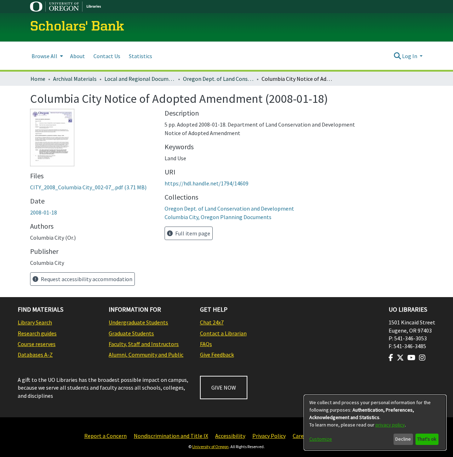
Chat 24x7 (212, 322)
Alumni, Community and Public (146, 354)
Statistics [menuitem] (140, 56)
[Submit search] (397, 56)
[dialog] (375, 422)
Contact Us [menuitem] (106, 56)
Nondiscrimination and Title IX (171, 435)
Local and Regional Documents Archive (139, 78)
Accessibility (230, 435)
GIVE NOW (223, 387)
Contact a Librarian (223, 333)
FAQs (206, 343)
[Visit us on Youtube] (411, 358)
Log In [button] (410, 56)
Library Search (35, 322)
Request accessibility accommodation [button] (86, 279)
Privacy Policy (269, 435)
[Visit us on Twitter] (400, 358)
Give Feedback (217, 354)
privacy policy (390, 425)
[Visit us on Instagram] (422, 358)
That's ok (426, 439)
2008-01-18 (43, 212)
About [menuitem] (77, 56)
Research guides (37, 333)
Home (37, 78)
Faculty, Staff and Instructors (144, 343)
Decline (403, 439)
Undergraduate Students (138, 322)
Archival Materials (75, 78)
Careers (302, 435)
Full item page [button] (192, 233)
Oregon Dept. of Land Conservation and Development (218, 78)
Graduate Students (131, 333)
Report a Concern (105, 435)
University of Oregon (210, 446)
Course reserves (37, 343)
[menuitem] (46, 56)
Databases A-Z (35, 354)
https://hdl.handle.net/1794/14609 (206, 183)
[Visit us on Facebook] (391, 358)
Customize (320, 439)
